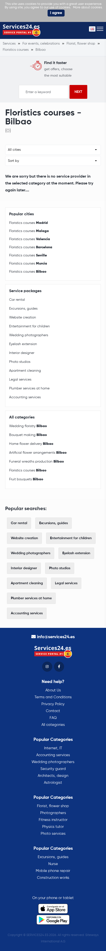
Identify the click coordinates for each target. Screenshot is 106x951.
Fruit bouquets (26, 479)
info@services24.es (56, 637)
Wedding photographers (28, 335)
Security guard (53, 769)
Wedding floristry (28, 426)
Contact (53, 711)
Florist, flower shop (53, 806)
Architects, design (53, 776)
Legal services (20, 379)
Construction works (53, 878)
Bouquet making (28, 435)
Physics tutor (53, 827)
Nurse (53, 864)
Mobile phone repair (53, 871)
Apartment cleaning (25, 370)
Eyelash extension (23, 344)
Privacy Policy (53, 704)
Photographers (53, 813)
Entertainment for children (29, 326)
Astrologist (53, 782)
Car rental (17, 299)
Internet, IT (53, 748)
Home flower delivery (31, 444)
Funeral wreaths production (36, 461)
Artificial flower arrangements (38, 452)
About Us (53, 690)
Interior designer (21, 353)
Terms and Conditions (53, 697)
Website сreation (22, 317)
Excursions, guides (23, 308)
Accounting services (25, 397)
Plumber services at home (29, 388)
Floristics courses (28, 223)
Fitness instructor (53, 820)
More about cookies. (88, 7)
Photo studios (19, 362)
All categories (53, 725)
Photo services (53, 833)
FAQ (53, 718)
